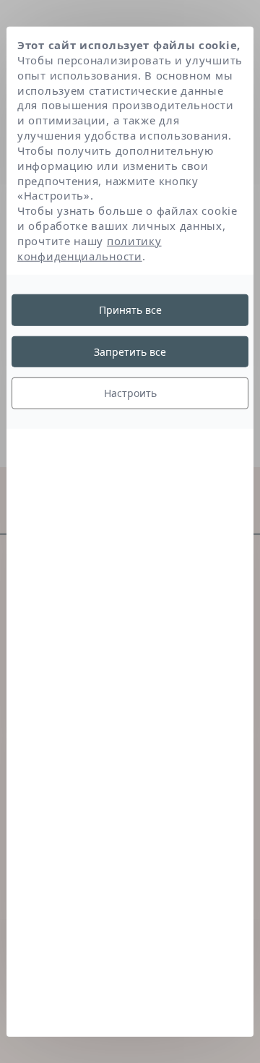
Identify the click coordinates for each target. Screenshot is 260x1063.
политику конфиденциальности (89, 248)
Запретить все (130, 352)
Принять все (130, 310)
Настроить (130, 393)
